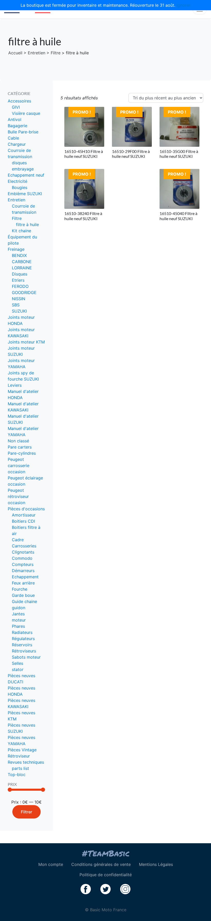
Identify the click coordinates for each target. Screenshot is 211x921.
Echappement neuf (26, 175)
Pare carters (20, 447)
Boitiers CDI (23, 521)
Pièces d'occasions (26, 508)
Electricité (17, 181)
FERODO (20, 286)
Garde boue (23, 595)
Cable (13, 138)
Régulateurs (23, 638)
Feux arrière (23, 583)
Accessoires (19, 101)
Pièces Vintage (22, 749)
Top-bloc (16, 774)
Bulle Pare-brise (23, 131)
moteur (19, 620)
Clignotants (23, 552)
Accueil (15, 52)
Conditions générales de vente (101, 864)
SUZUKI (19, 311)
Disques (19, 274)
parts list (20, 768)
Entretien (36, 52)
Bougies (19, 187)
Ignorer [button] (183, 5)
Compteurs (22, 564)
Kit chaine (21, 230)
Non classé (18, 440)
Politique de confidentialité (106, 874)
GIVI (16, 107)
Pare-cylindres (22, 453)
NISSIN (18, 298)
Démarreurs (23, 570)
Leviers (15, 385)
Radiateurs (22, 632)
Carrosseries (24, 545)
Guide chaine (24, 601)
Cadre (18, 539)
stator (17, 669)
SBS (16, 304)
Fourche (19, 589)
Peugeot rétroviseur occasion (18, 496)
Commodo (22, 558)
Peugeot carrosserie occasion (18, 465)
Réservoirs (22, 644)
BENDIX (19, 255)
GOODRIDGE (24, 292)
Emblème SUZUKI (25, 193)
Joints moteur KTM (26, 342)
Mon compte (50, 864)
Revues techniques (26, 762)
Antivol (14, 119)
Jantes (18, 613)
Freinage (16, 249)
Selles (17, 663)
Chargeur (17, 144)
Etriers (18, 280)
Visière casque (26, 113)
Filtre (55, 52)
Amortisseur (24, 515)
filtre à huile (27, 224)
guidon (18, 607)
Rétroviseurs (24, 650)
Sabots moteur (26, 657)
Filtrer (26, 811)
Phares (18, 626)
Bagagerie (17, 125)
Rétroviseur (19, 756)
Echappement (25, 576)
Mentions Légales (156, 864)
